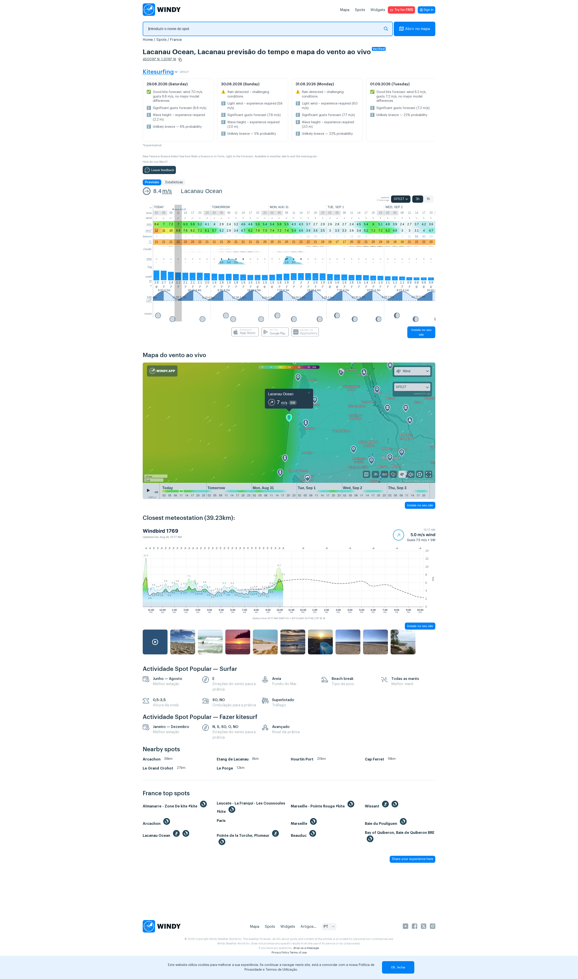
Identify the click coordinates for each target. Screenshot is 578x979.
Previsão (152, 182)
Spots (360, 10)
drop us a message (306, 948)
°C (150, 242)
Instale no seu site (421, 332)
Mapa (344, 10)
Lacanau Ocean (201, 191)
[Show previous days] (156, 492)
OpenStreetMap (411, 481)
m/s (167, 191)
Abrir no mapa (417, 29)
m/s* (149, 230)
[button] (180, 59)
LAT (149, 300)
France (176, 40)
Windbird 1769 (160, 531)
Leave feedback (162, 170)
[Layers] (366, 474)
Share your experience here (412, 859)
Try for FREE (403, 10)
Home (148, 40)
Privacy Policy (280, 952)
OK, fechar (398, 967)
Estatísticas (174, 182)
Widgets (378, 10)
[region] (288, 423)
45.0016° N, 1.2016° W (159, 59)
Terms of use (298, 952)
